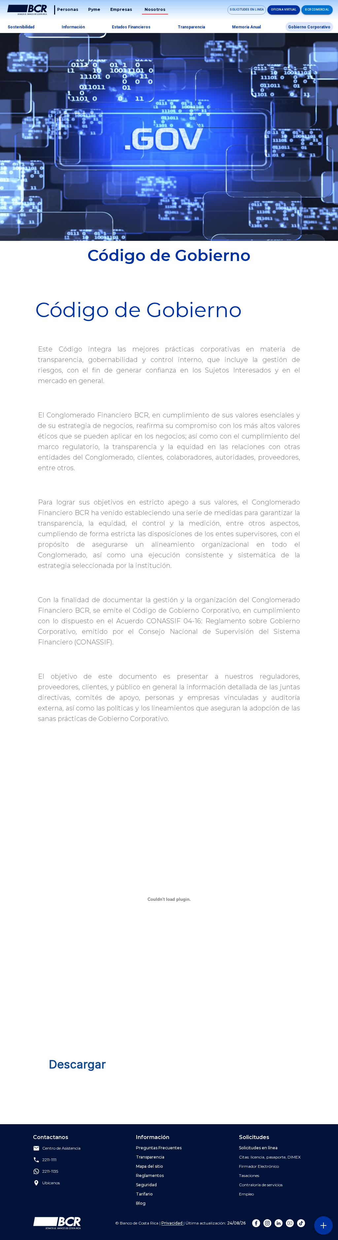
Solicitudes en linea (247, 9)
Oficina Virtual (283, 9)
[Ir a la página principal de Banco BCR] (57, 1223)
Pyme (94, 9)
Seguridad (146, 1184)
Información (73, 27)
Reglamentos (150, 1175)
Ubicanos (51, 1183)
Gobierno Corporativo (309, 27)
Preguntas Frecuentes (159, 1147)
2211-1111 (49, 1160)
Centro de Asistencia (61, 1149)
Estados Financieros (131, 27)
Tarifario (144, 1193)
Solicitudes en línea (258, 1147)
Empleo (246, 1193)
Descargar (77, 1064)
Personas (67, 9)
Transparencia (191, 27)
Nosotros (155, 9)
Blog (141, 1203)
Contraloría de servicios (261, 1184)
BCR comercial (317, 9)
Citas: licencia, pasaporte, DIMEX (270, 1157)
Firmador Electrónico (259, 1166)
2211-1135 (50, 1172)
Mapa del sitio (149, 1166)
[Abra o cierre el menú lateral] (323, 1225)
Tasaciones (249, 1175)
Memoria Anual (246, 27)
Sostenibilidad (21, 27)
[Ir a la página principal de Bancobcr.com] (27, 10)
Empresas (121, 9)
